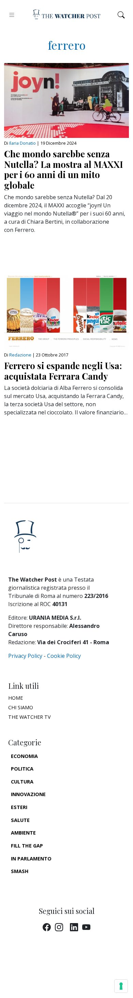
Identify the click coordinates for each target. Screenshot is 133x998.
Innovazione (28, 794)
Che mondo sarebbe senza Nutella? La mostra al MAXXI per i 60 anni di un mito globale (63, 169)
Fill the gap (27, 845)
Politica (22, 768)
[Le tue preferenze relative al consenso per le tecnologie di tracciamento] (121, 986)
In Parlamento (31, 858)
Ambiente (23, 832)
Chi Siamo (20, 707)
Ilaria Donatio (22, 143)
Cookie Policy (64, 656)
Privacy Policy (25, 656)
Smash (20, 871)
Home (15, 698)
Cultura (22, 781)
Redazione (20, 355)
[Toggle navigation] (11, 15)
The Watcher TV (29, 717)
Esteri (19, 807)
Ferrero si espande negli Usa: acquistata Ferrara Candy (63, 371)
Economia (24, 756)
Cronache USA (30, 884)
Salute (20, 820)
